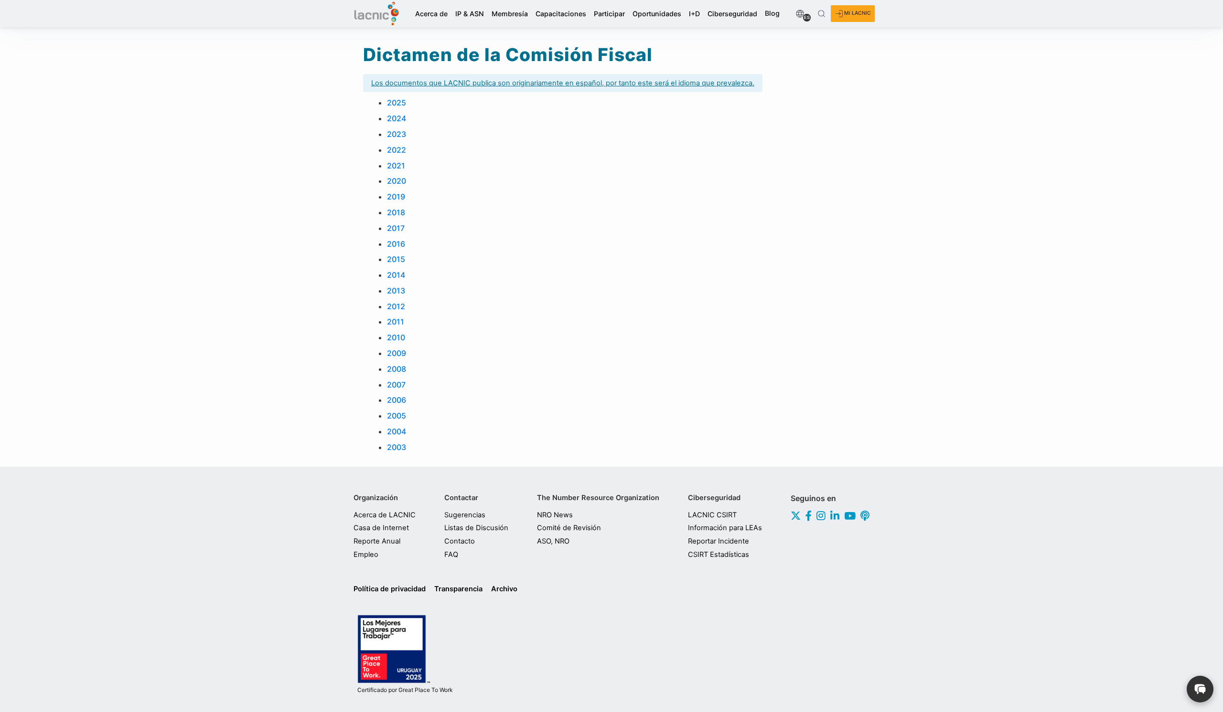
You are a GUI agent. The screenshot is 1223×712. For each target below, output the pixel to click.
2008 (396, 369)
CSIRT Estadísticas (718, 554)
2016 (396, 244)
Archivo (504, 589)
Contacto (459, 541)
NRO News (555, 515)
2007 (396, 384)
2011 (395, 321)
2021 (396, 165)
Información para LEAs (725, 528)
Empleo (366, 554)
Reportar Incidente (718, 541)
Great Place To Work (405, 690)
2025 (396, 102)
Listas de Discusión (476, 528)
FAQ (451, 554)
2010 (396, 337)
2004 (396, 431)
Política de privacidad (390, 589)
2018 (396, 212)
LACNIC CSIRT (712, 515)
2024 (396, 118)
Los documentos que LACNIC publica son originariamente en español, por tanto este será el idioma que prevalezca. (562, 83)
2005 (396, 415)
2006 (396, 400)
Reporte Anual (377, 541)
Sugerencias (464, 515)
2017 (396, 228)
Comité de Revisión (569, 528)
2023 (396, 134)
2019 (396, 196)
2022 (396, 150)
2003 (396, 447)
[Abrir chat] (1200, 689)
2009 (396, 353)
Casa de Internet (381, 528)
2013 (396, 290)
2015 (396, 259)
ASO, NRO (553, 541)
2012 (396, 306)
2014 (396, 275)
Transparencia (458, 589)
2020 (396, 181)
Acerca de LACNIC (385, 515)
